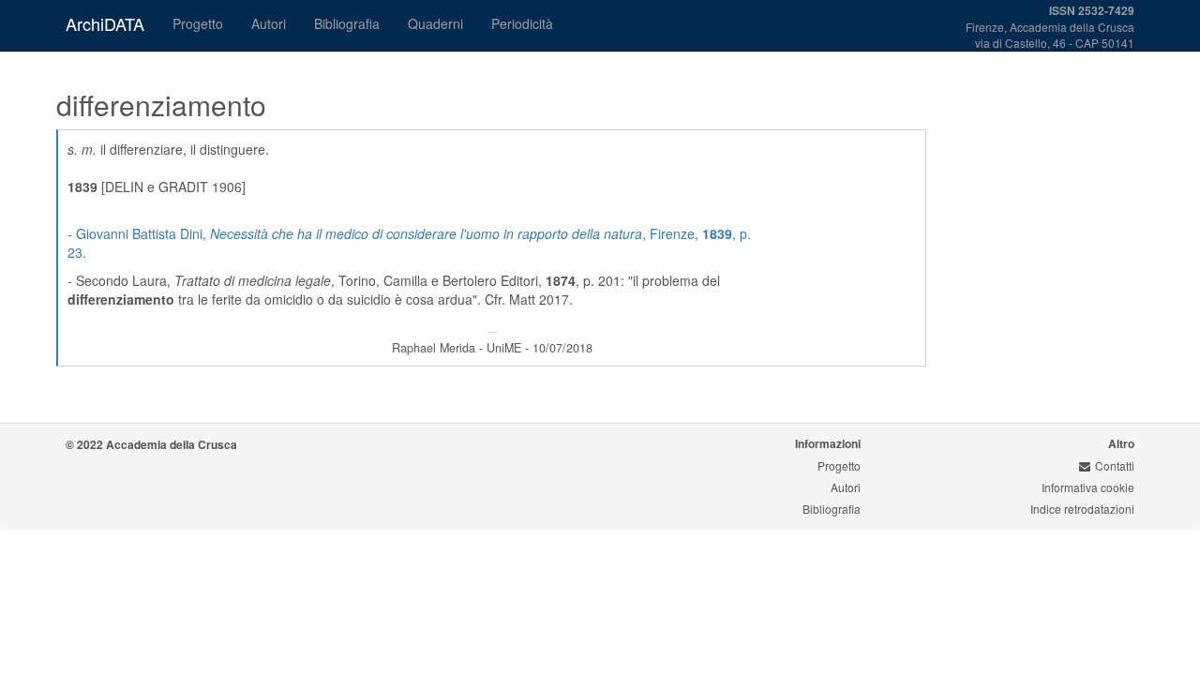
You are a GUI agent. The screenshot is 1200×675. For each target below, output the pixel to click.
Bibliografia (347, 23)
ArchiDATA (105, 23)
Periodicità (522, 23)
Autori (268, 23)
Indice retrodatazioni (1082, 509)
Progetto (197, 23)
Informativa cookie (1088, 487)
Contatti (1114, 465)
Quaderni (435, 23)
